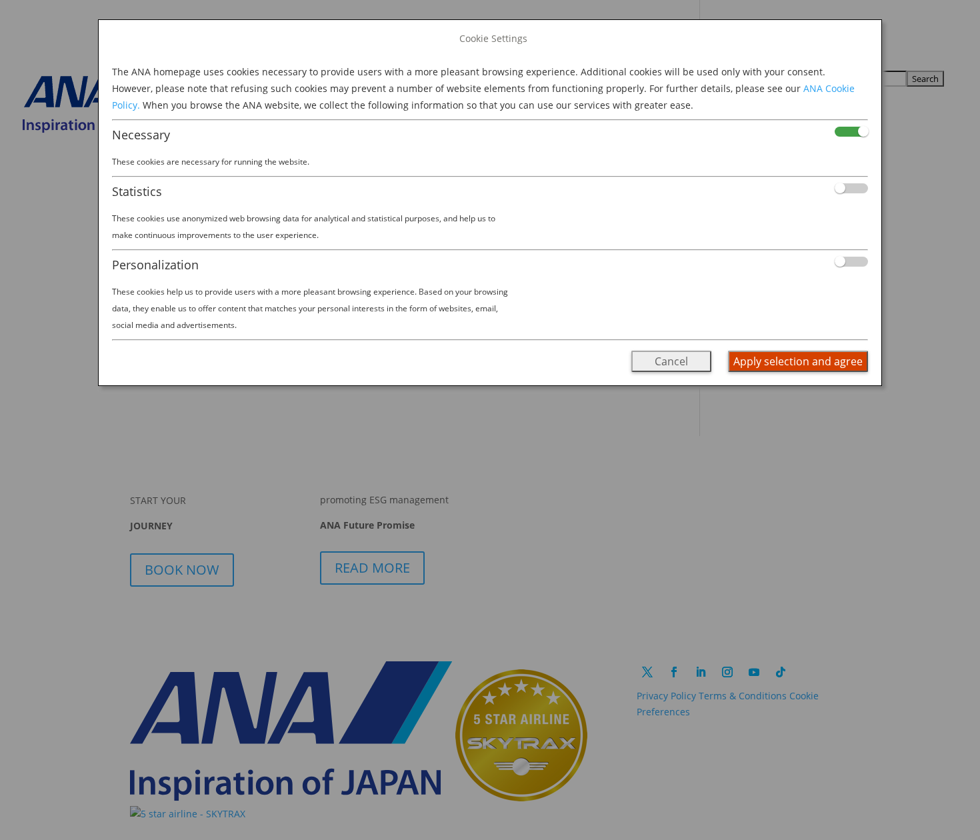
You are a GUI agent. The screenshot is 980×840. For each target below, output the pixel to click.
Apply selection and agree (798, 361)
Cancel (671, 361)
